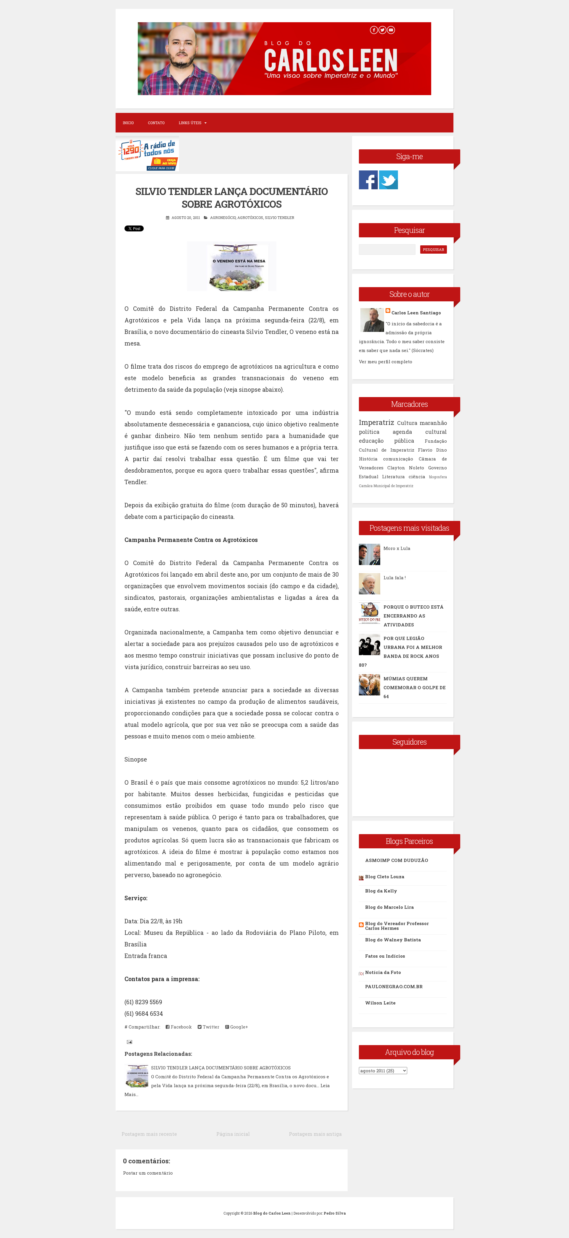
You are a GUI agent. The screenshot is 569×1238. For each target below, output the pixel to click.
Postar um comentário (148, 1173)
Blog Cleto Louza (384, 876)
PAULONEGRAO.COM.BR (394, 986)
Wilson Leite (380, 1003)
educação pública (386, 440)
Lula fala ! (394, 577)
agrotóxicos (250, 217)
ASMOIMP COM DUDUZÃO (396, 860)
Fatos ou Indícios (385, 956)
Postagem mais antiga (315, 1134)
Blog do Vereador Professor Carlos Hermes (397, 925)
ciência (417, 476)
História (368, 459)
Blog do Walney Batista (393, 940)
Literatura (393, 476)
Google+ (238, 1027)
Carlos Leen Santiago (416, 313)
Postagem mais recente (149, 1134)
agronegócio (223, 217)
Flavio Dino (432, 450)
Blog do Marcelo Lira (389, 907)
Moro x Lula (396, 548)
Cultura (407, 422)
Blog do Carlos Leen (272, 1213)
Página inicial (233, 1134)
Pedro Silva (335, 1213)
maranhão (433, 422)
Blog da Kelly (381, 891)
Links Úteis (190, 122)
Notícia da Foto (383, 972)
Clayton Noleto (405, 468)
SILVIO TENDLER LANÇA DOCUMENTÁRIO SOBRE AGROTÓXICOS (221, 1068)
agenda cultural (420, 431)
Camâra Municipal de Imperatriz (386, 485)
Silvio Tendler (279, 217)
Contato (156, 122)
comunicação (398, 459)
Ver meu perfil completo (385, 361)
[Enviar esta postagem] (128, 1042)
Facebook (181, 1027)
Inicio (128, 122)
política (369, 431)
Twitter (210, 1027)
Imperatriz (376, 422)
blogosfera (438, 476)
